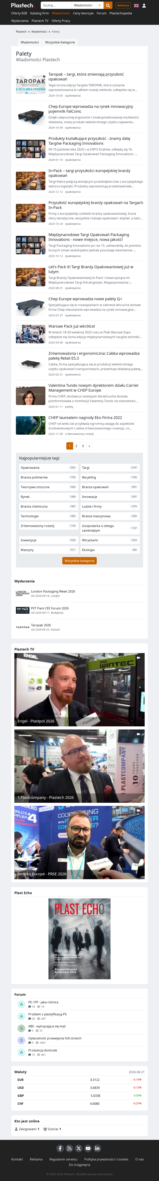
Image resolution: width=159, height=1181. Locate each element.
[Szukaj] (108, 5)
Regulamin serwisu (63, 1159)
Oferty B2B (19, 13)
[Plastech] (23, 5)
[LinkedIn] (97, 1148)
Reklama (123, 5)
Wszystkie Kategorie (60, 42)
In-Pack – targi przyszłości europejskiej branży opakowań (89, 173)
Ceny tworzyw (83, 13)
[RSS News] (69, 1148)
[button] (144, 5)
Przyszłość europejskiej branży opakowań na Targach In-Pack (95, 205)
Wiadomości (61, 13)
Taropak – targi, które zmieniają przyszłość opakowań (86, 77)
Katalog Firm (39, 13)
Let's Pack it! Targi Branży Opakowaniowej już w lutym (90, 269)
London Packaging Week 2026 (53, 591)
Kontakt (17, 1159)
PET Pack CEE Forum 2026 (50, 608)
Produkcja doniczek (42, 1050)
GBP (20, 1096)
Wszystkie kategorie (79, 561)
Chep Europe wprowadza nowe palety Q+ (85, 298)
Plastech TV (40, 21)
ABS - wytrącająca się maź (47, 1026)
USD (20, 1088)
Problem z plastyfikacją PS (47, 1014)
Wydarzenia (20, 21)
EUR (20, 1080)
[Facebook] (60, 1148)
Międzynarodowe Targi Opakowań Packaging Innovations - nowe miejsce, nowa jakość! (88, 237)
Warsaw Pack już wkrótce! (71, 326)
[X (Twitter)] (79, 1148)
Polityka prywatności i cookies (106, 1159)
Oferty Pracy (61, 21)
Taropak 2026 (41, 625)
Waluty (20, 1072)
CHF (20, 1103)
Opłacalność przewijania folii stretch (54, 1038)
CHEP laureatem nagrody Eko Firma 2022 (85, 417)
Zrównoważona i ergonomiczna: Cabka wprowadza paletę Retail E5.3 (94, 356)
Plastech (21, 31)
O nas (139, 1159)
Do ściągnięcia (79, 1165)
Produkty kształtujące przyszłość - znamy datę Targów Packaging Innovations (89, 141)
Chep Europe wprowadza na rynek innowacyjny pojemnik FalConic (90, 109)
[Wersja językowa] (136, 5)
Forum (101, 13)
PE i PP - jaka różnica (43, 1002)
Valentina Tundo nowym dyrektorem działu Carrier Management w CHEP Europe (93, 388)
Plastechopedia (121, 13)
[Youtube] (88, 1148)
